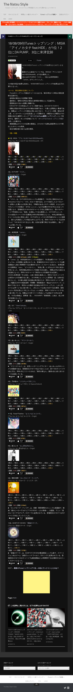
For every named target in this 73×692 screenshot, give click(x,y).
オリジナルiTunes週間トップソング (43, 116)
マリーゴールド (27, 340)
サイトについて (13, 14)
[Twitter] (65, 688)
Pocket (39, 60)
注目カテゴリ (63, 14)
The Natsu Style (16, 4)
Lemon (22, 232)
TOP (4, 14)
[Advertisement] (36, 30)
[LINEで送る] (12, 60)
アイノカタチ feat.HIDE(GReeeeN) (31, 138)
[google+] (68, 688)
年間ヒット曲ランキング (29, 14)
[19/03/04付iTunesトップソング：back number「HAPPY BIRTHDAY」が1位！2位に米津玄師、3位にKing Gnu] (55, 617)
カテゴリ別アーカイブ (44, 665)
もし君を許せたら (26, 446)
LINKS (10, 19)
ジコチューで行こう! (27, 381)
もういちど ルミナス (33, 414)
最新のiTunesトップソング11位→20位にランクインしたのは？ (36, 568)
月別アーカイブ (8, 665)
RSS (4, 19)
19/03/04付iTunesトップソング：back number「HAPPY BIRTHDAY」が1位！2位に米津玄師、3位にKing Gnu (54, 634)
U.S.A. (22, 172)
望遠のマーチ (32, 523)
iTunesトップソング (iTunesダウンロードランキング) (25, 36)
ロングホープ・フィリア (29, 478)
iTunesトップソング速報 (48, 14)
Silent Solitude (21, 306)
